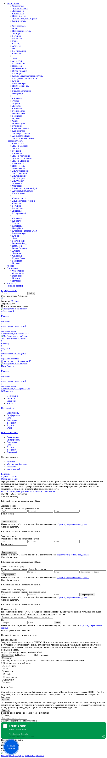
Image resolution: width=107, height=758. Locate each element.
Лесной (15, 148)
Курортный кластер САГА (24, 78)
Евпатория (17, 73)
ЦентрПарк (17, 93)
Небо (14, 48)
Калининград (18, 131)
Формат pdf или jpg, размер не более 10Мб (21, 652)
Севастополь (18, 6)
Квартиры (19, 755)
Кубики (16, 81)
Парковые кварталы (21, 31)
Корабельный (18, 193)
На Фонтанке (18, 113)
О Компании (7, 391)
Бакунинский (18, 63)
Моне (15, 41)
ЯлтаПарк (17, 66)
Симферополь (18, 26)
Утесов (15, 101)
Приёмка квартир (11, 747)
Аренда (10, 266)
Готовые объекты (15, 141)
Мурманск (17, 126)
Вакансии (17, 276)
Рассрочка (11, 466)
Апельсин (17, 183)
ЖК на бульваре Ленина (23, 201)
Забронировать (8, 575)
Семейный (17, 108)
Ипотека (11, 461)
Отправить (6, 658)
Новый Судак (18, 123)
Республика (17, 38)
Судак (15, 121)
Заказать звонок (9, 522)
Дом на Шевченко (20, 161)
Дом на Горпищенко (21, 158)
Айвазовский (18, 168)
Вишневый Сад (19, 68)
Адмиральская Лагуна (22, 191)
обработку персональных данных (73, 524)
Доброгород (18, 11)
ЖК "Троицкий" (20, 173)
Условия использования (43, 491)
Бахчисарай (17, 116)
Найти (31, 293)
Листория (16, 33)
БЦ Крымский (19, 51)
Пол (3, 620)
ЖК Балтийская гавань (23, 138)
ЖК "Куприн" (19, 178)
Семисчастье (18, 13)
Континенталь (19, 21)
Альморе (16, 46)
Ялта (14, 58)
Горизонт (16, 151)
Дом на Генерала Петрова (24, 18)
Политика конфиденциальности (16, 491)
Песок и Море (19, 16)
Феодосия (17, 98)
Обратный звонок (9, 479)
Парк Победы (18, 166)
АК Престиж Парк (21, 136)
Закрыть (5, 710)
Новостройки (13, 3)
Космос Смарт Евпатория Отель (27, 76)
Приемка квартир (15, 286)
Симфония (17, 53)
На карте (15, 301)
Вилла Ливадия (19, 71)
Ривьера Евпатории (21, 91)
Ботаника (16, 36)
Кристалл (16, 221)
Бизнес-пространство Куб (24, 188)
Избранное (30, 755)
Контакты (11, 283)
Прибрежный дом (20, 86)
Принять (5, 700)
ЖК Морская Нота (21, 133)
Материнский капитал (17, 464)
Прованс (16, 118)
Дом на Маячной (20, 8)
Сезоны (16, 88)
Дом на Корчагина (21, 156)
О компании (12, 268)
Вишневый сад (19, 243)
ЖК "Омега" (18, 181)
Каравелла (17, 153)
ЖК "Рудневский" (21, 171)
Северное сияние (20, 128)
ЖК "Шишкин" (19, 176)
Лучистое (16, 106)
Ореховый (17, 186)
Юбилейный (18, 163)
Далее (57, 623)
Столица (16, 43)
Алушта (16, 103)
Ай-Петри (17, 61)
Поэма (15, 28)
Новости (16, 278)
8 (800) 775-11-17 (9, 290)
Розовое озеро (18, 83)
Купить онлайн (14, 469)
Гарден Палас (18, 111)
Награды (16, 281)
